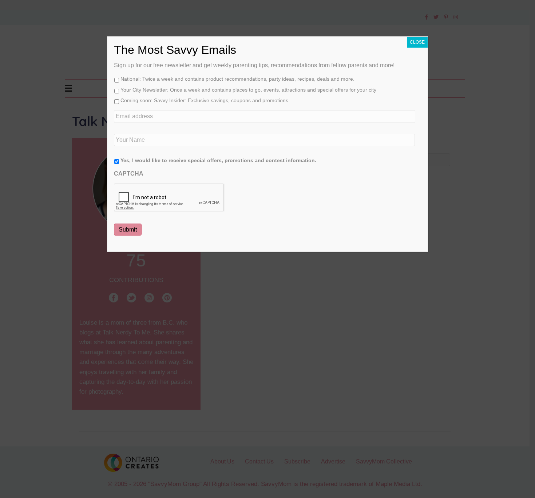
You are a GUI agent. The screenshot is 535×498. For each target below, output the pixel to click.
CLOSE (417, 42)
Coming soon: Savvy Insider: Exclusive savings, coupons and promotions (204, 100)
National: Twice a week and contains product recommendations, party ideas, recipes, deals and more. (237, 79)
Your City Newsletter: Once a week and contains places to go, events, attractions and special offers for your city (248, 90)
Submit (128, 229)
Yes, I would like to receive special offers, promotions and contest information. (218, 160)
